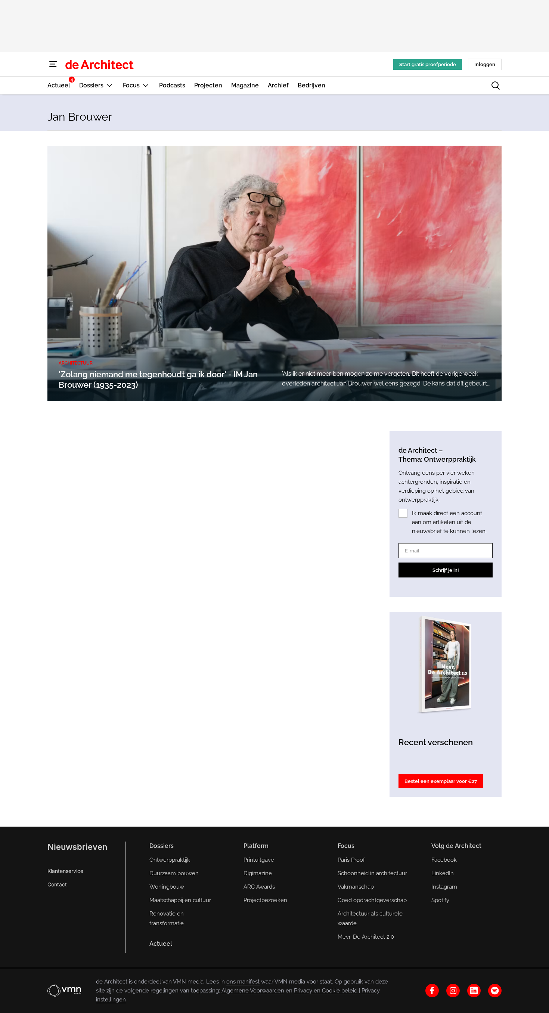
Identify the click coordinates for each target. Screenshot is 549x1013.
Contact (57, 884)
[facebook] (432, 990)
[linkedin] (474, 990)
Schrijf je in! (445, 570)
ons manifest (243, 981)
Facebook (444, 859)
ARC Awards (259, 886)
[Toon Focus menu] (145, 85)
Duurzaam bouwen (174, 873)
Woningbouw (166, 886)
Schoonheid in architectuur (372, 873)
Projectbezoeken (265, 900)
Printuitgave (259, 859)
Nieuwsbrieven (77, 847)
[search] (496, 85)
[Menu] (53, 64)
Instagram (444, 886)
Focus (346, 845)
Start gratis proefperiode (427, 64)
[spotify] (495, 990)
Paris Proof (351, 859)
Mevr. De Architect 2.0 (366, 936)
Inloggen (484, 64)
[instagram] (453, 990)
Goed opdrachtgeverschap (372, 900)
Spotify (440, 900)
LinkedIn (442, 873)
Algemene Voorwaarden (252, 990)
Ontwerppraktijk (169, 859)
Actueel (160, 943)
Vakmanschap (356, 886)
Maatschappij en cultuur (180, 900)
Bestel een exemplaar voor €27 (440, 781)
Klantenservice (65, 871)
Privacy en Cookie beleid (325, 990)
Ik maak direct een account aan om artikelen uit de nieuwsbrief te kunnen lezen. (449, 522)
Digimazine (258, 873)
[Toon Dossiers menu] (109, 85)
